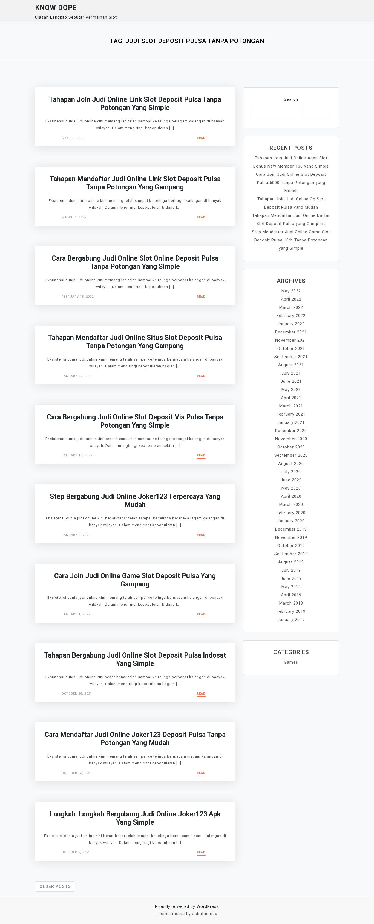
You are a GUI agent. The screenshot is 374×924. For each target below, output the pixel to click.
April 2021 (291, 397)
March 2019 (291, 603)
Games (291, 662)
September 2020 (291, 455)
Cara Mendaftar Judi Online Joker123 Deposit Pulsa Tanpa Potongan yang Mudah (135, 739)
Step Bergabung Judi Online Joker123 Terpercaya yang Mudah (135, 501)
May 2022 (291, 291)
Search (291, 99)
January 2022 (291, 323)
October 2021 (291, 348)
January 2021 (291, 422)
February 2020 (291, 512)
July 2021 (291, 373)
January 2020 (291, 521)
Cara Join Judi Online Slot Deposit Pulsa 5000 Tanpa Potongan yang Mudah (291, 182)
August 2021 (291, 364)
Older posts (55, 886)
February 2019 (291, 611)
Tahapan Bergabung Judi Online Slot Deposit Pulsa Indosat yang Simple (135, 659)
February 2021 (291, 414)
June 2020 (291, 479)
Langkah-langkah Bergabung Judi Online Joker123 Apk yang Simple (135, 818)
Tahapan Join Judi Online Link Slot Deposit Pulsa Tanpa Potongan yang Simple (135, 104)
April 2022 (291, 299)
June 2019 (291, 578)
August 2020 (291, 463)
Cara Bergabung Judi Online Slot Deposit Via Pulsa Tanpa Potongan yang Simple (135, 421)
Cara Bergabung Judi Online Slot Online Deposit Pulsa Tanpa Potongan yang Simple (135, 262)
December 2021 (291, 332)
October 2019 (291, 545)
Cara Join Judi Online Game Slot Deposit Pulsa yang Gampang (135, 580)
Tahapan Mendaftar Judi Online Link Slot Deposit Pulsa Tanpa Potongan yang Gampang (135, 183)
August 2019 (291, 562)
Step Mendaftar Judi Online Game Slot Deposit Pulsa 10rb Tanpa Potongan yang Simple (291, 240)
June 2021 (291, 381)
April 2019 (291, 594)
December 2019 (291, 529)
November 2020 (291, 438)
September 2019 (291, 553)
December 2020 (291, 430)
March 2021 (291, 406)
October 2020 (291, 447)
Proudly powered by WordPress (187, 906)
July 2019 (291, 570)
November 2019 (291, 537)
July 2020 (291, 471)
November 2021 (291, 340)
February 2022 (291, 315)
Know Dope (56, 8)
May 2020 (291, 488)
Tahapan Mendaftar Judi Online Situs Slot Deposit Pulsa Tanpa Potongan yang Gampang (135, 342)
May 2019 (291, 586)
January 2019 (291, 619)
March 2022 (291, 307)
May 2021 (291, 389)
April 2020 (291, 496)
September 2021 (291, 356)
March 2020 (291, 504)
